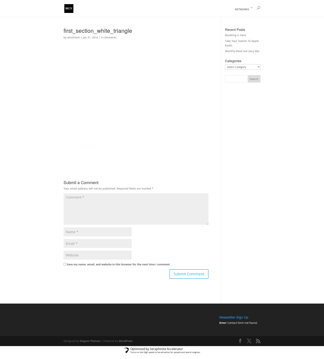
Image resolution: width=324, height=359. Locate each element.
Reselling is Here (235, 35)
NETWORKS (242, 9)
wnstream (73, 37)
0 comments (108, 37)
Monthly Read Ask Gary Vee (242, 51)
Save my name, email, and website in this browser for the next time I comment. (118, 264)
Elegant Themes (90, 341)
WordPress (126, 341)
